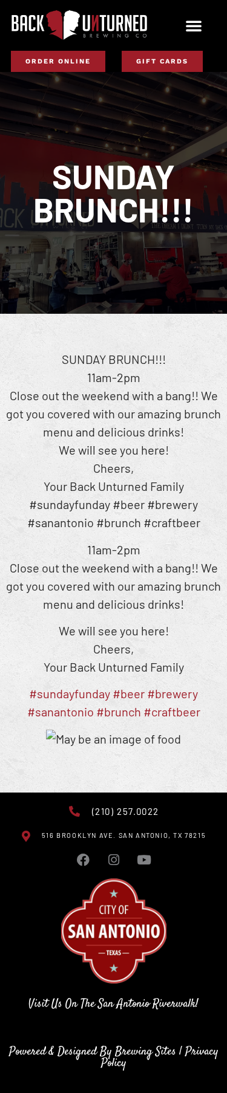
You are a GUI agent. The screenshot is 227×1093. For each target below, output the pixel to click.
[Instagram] (114, 860)
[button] (193, 25)
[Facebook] (83, 860)
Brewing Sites (145, 1051)
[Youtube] (144, 860)
